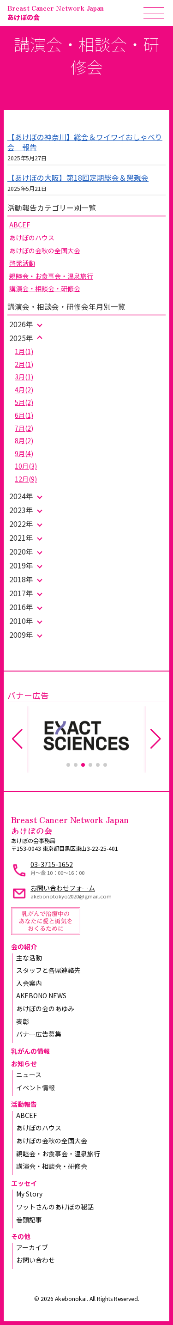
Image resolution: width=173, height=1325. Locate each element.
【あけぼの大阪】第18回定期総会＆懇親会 (78, 177)
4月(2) (24, 389)
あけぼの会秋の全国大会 (44, 250)
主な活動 (29, 957)
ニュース (29, 1074)
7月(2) (24, 428)
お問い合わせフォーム (62, 887)
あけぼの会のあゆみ (45, 1008)
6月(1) (24, 415)
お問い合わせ (35, 1259)
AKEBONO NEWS (41, 995)
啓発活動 (22, 263)
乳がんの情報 (30, 1051)
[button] (68, 765)
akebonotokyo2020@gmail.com (71, 896)
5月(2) (24, 402)
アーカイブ (32, 1247)
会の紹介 (24, 946)
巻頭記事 (29, 1219)
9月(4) (24, 453)
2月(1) (24, 364)
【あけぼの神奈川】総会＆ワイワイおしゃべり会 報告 (84, 142)
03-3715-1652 (51, 864)
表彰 (22, 1021)
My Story (29, 1193)
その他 (20, 1236)
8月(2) (24, 440)
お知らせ (24, 1063)
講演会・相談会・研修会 (44, 288)
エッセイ (24, 1183)
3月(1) (24, 376)
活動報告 (24, 1104)
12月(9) (26, 478)
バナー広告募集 (38, 1033)
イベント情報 (35, 1087)
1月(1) (24, 351)
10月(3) (26, 465)
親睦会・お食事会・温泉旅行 (51, 276)
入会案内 (29, 983)
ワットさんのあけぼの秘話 (55, 1206)
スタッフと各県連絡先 (48, 970)
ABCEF (19, 224)
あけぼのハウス (31, 237)
